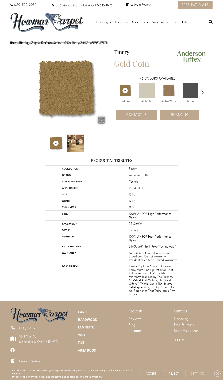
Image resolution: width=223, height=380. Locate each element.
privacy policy (37, 376)
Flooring (24, 42)
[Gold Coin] (125, 90)
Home (13, 42)
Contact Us (136, 115)
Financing (179, 115)
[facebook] (12, 350)
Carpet (35, 42)
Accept (151, 373)
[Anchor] (190, 90)
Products (46, 42)
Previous (24, 141)
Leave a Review (29, 361)
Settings (198, 373)
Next (107, 141)
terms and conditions (66, 376)
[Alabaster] (147, 90)
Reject (174, 373)
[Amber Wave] (168, 90)
